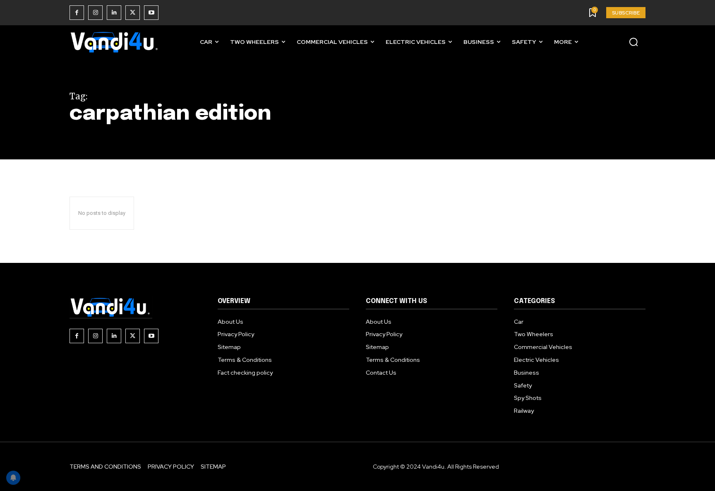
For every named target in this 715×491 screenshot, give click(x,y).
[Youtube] (151, 12)
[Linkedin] (114, 12)
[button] (633, 42)
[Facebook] (77, 12)
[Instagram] (95, 12)
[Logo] (115, 42)
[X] (132, 12)
